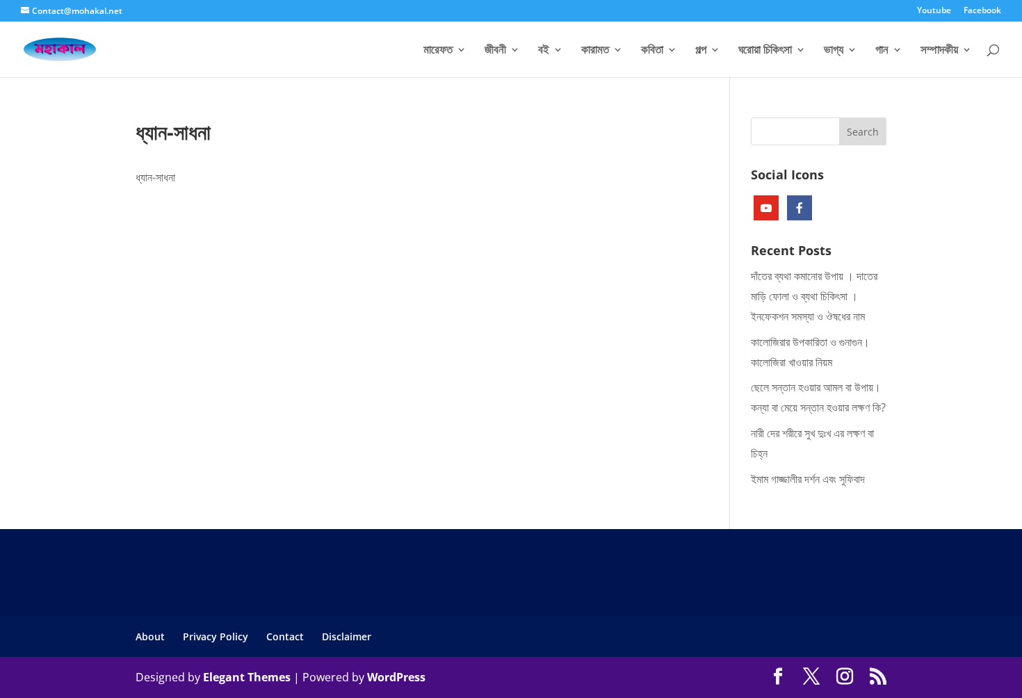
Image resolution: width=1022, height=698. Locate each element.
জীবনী (495, 50)
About (150, 636)
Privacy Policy (215, 636)
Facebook (982, 11)
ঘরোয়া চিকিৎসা (765, 50)
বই (543, 50)
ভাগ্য (833, 50)
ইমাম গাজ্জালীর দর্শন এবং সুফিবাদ (808, 479)
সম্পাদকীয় (939, 50)
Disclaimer (346, 636)
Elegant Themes (247, 677)
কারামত (595, 50)
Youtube (934, 11)
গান (882, 50)
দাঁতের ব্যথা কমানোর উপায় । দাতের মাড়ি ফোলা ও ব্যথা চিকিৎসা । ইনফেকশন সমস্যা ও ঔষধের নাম (814, 296)
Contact (285, 636)
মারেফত (438, 50)
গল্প (700, 50)
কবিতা (652, 50)
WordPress (396, 677)
